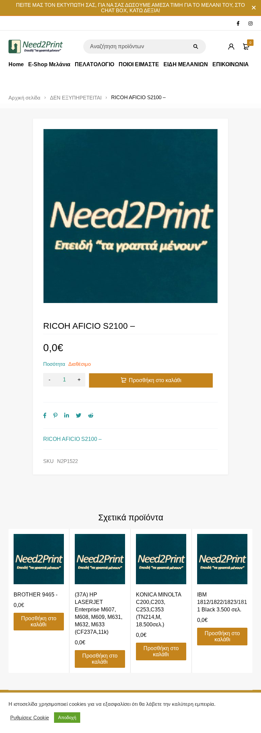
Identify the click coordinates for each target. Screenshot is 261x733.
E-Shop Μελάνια (49, 64)
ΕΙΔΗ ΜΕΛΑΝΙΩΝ (185, 64)
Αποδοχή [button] (67, 717)
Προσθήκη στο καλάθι (155, 380)
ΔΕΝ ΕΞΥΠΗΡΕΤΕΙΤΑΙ (76, 97)
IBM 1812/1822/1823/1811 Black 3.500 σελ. (222, 602)
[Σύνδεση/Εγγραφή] (231, 46)
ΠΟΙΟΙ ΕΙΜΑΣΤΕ (139, 64)
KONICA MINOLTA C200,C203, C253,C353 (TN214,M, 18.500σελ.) (158, 609)
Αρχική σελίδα (24, 97)
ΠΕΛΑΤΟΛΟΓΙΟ (94, 64)
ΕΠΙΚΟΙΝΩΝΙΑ (230, 64)
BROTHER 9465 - (35, 594)
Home (16, 64)
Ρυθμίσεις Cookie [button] (29, 717)
